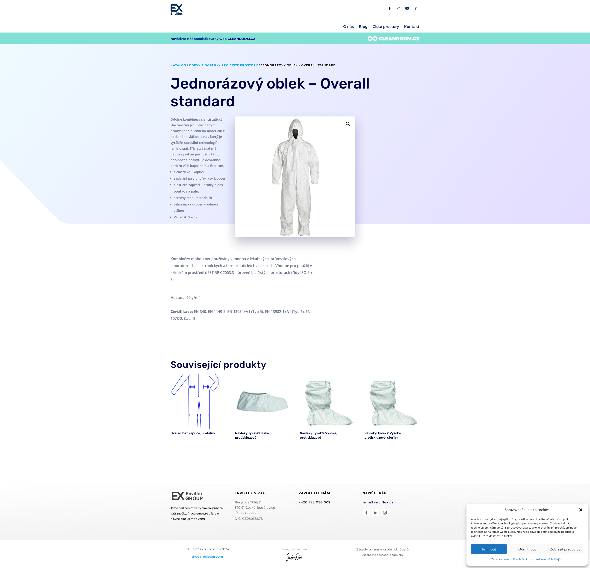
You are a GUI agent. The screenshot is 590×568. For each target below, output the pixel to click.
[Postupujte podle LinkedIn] (416, 8)
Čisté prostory (386, 27)
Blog (363, 27)
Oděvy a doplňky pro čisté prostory (223, 65)
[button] (580, 510)
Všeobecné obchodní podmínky (382, 554)
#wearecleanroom (207, 556)
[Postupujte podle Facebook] (389, 8)
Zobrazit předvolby (565, 549)
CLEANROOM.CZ (241, 39)
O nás (348, 27)
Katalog (178, 65)
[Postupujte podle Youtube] (407, 8)
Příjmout (489, 549)
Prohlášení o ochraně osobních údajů (536, 559)
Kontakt (411, 27)
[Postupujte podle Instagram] (398, 8)
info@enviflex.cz (378, 502)
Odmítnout (527, 549)
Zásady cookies (501, 559)
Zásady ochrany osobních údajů (382, 549)
